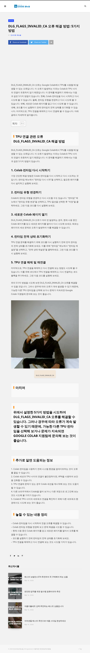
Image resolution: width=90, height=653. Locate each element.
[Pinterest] (22, 555)
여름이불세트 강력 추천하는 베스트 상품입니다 (44, 606)
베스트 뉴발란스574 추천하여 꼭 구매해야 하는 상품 (46, 577)
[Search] (85, 6)
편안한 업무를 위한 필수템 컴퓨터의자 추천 (42, 591)
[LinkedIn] (18, 555)
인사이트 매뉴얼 (16, 35)
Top (80, 649)
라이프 (11, 20)
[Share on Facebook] (10, 555)
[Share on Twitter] (14, 555)
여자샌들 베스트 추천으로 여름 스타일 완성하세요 (45, 621)
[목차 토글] (21, 123)
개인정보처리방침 (45, 649)
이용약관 (36, 649)
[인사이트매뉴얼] (22, 6)
